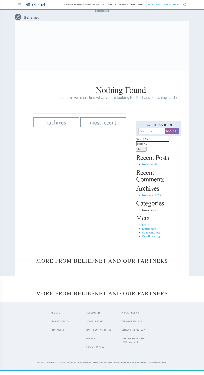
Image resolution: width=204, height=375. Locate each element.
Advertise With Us (61, 321)
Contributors (94, 321)
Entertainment (122, 4)
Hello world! (149, 164)
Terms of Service (131, 321)
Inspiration (70, 4)
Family (138, 4)
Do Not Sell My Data (133, 329)
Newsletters (155, 4)
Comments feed (151, 232)
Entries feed (149, 228)
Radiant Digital (95, 347)
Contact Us (57, 329)
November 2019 (151, 195)
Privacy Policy (130, 312)
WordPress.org (151, 236)
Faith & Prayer (84, 4)
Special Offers (171, 4)
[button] (184, 4)
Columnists (102, 11)
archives (56, 122)
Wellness (102, 4)
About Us (56, 312)
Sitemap (91, 338)
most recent (103, 122)
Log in (145, 224)
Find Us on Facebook (98, 329)
